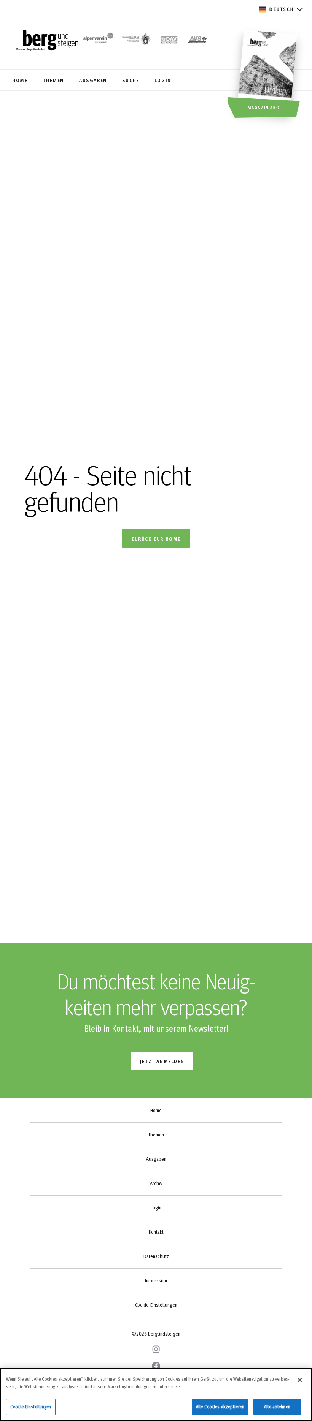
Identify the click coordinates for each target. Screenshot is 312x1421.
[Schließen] (299, 1380)
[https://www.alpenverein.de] (169, 40)
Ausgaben (156, 1158)
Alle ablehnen (277, 1406)
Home (156, 1110)
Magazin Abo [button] (264, 107)
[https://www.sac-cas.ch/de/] (136, 40)
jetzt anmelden (162, 1061)
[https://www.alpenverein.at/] (97, 40)
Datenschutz (156, 1256)
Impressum (156, 1280)
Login (156, 1207)
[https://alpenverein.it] (197, 41)
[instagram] (156, 1349)
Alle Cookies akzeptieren (220, 1406)
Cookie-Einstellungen (156, 1304)
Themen (156, 1134)
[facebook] (156, 1365)
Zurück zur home (156, 539)
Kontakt (156, 1231)
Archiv (156, 1183)
